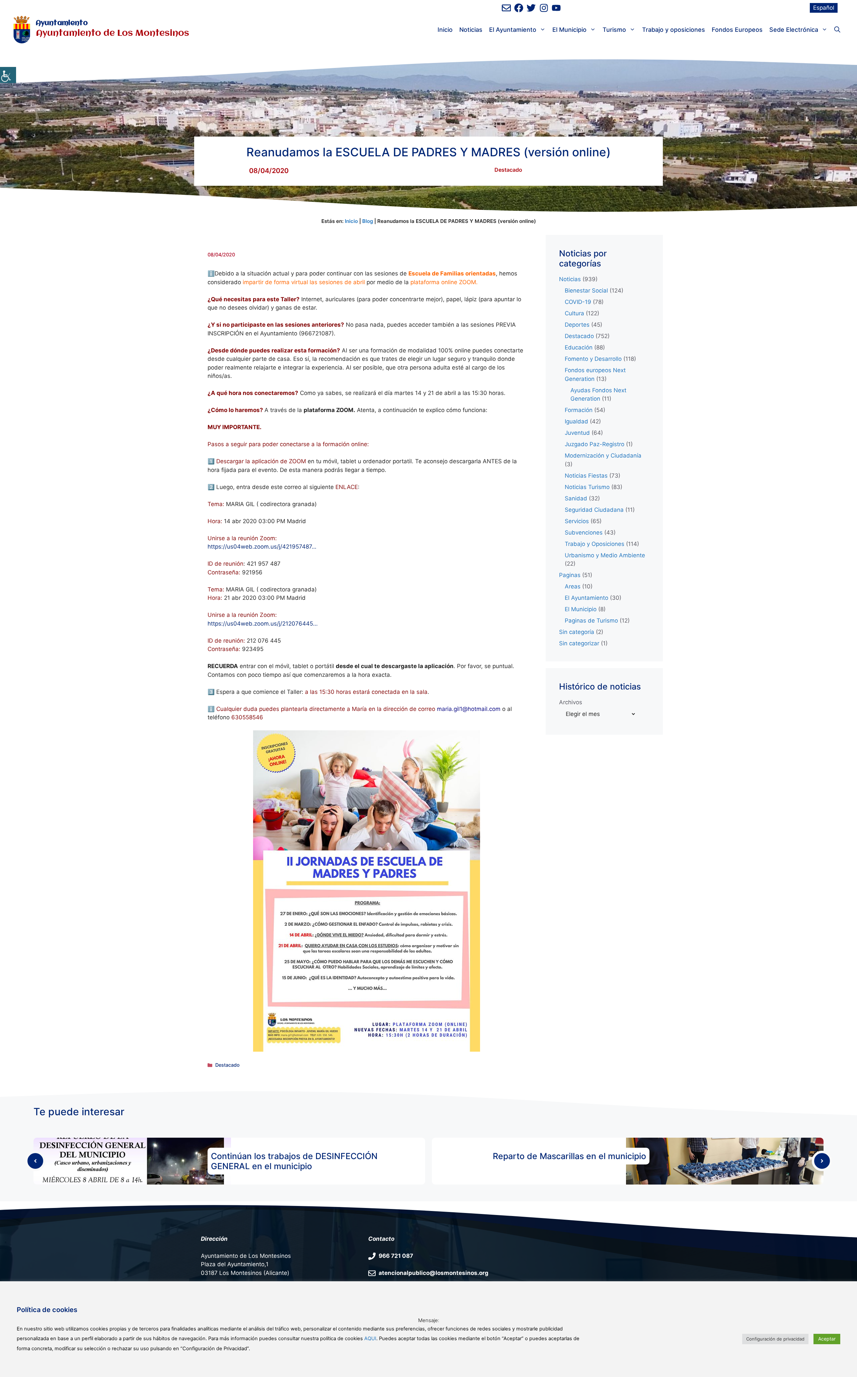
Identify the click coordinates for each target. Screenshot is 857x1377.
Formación (579, 410)
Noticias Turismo (587, 487)
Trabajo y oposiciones (673, 29)
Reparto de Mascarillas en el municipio (569, 1156)
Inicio (445, 29)
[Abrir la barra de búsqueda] (837, 30)
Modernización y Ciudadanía (603, 455)
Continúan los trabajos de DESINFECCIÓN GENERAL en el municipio (294, 1161)
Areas (572, 586)
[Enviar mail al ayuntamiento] (506, 8)
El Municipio (569, 29)
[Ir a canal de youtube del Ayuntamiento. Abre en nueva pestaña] (556, 8)
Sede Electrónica (793, 29)
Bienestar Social (586, 290)
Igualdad (576, 421)
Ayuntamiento (62, 23)
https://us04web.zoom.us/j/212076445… (263, 623)
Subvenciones (584, 532)
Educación (579, 347)
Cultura (574, 313)
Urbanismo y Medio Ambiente (605, 555)
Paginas (569, 575)
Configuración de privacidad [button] (775, 1339)
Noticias (470, 29)
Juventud (577, 432)
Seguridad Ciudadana (594, 509)
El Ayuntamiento (512, 29)
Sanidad (576, 498)
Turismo (614, 29)
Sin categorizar (579, 643)
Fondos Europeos (737, 29)
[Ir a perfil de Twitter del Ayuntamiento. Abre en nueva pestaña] (531, 8)
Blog (367, 221)
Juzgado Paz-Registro (594, 444)
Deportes (577, 324)
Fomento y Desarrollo (593, 358)
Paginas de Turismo (591, 620)
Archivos (570, 702)
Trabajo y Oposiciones (594, 544)
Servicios (577, 521)
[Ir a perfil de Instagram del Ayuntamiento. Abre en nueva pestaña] (544, 8)
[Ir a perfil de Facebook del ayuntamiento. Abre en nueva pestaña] (519, 8)
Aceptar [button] (827, 1339)
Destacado (508, 169)
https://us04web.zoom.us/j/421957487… (262, 546)
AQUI (370, 1338)
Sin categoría (576, 632)
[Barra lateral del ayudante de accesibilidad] (8, 75)
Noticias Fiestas (586, 475)
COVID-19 (578, 302)
